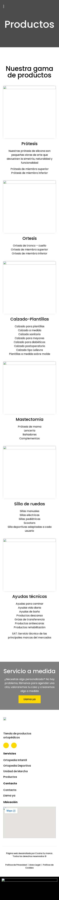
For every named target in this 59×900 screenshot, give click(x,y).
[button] (51, 6)
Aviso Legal (34, 864)
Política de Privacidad (16, 864)
